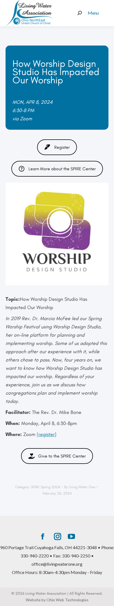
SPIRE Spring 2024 (45, 487)
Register (62, 147)
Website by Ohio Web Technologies (57, 599)
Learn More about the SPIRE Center (62, 168)
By (79, 487)
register (46, 434)
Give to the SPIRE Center (62, 456)
